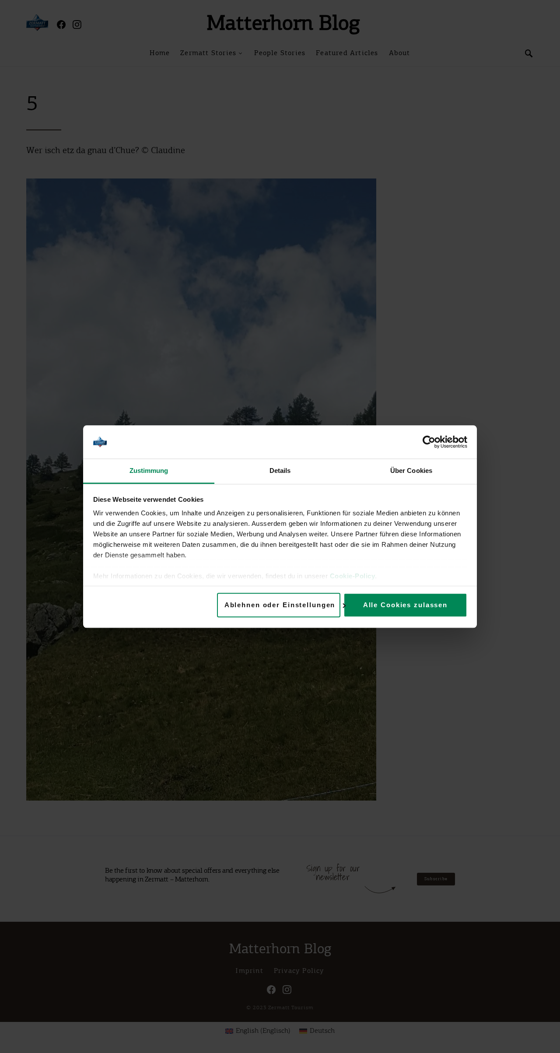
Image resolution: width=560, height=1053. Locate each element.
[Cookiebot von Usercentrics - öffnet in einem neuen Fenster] (429, 441)
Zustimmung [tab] (149, 471)
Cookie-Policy (352, 576)
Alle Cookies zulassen (405, 605)
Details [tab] (280, 471)
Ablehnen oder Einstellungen (280, 605)
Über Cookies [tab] (411, 471)
